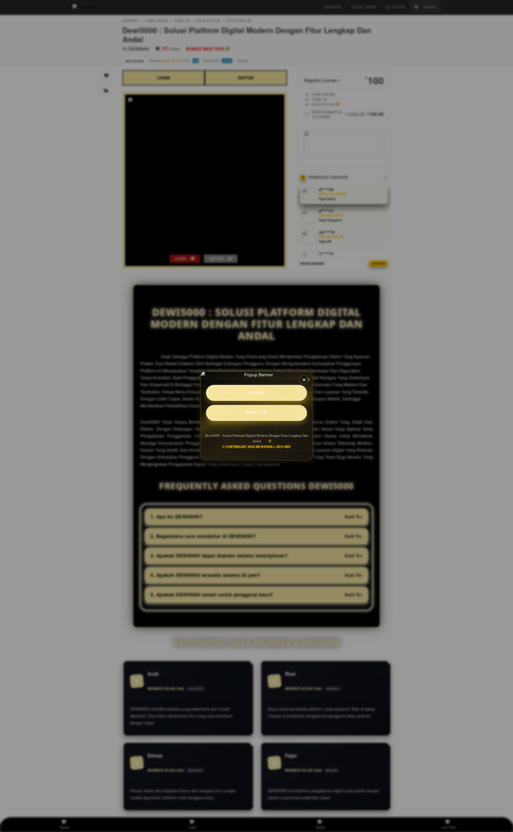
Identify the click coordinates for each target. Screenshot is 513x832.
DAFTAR (256, 413)
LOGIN (256, 392)
